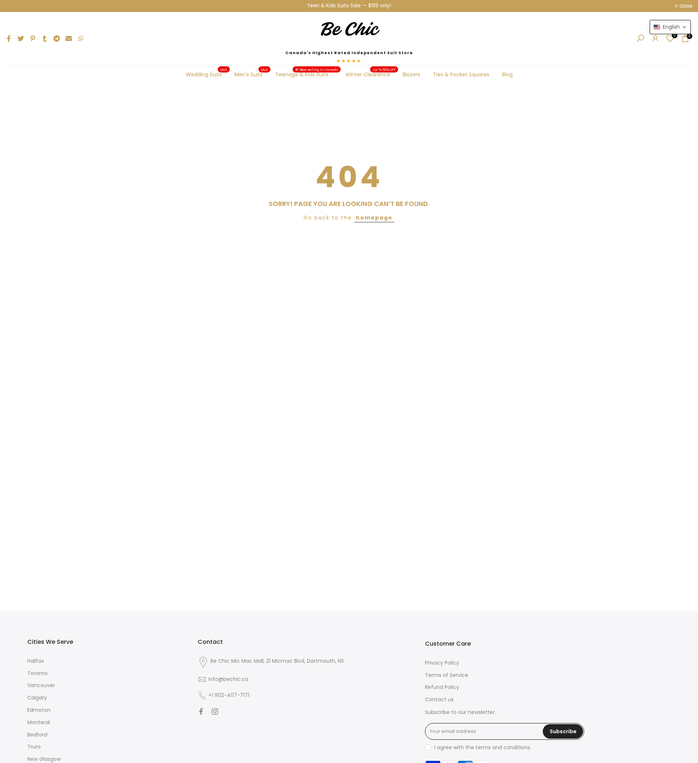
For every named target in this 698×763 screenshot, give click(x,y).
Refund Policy (442, 687)
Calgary (37, 697)
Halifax (35, 661)
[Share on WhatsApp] (80, 38)
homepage (374, 217)
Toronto (37, 673)
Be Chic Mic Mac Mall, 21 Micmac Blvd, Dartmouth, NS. (277, 661)
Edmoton (39, 710)
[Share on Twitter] (20, 38)
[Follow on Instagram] (215, 711)
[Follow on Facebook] (201, 711)
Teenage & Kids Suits (306, 74)
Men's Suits (251, 74)
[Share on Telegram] (56, 38)
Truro (34, 746)
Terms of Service (446, 675)
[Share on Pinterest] (32, 38)
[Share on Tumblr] (44, 38)
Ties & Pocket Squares (461, 74)
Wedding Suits (207, 74)
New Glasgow (44, 759)
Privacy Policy (442, 662)
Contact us (439, 699)
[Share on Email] (68, 38)
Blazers (411, 74)
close (16, 6)
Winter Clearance (370, 74)
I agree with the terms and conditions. (482, 747)
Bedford (37, 734)
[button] (670, 27)
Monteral (38, 722)
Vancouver (41, 685)
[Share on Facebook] (8, 38)
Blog (507, 74)
